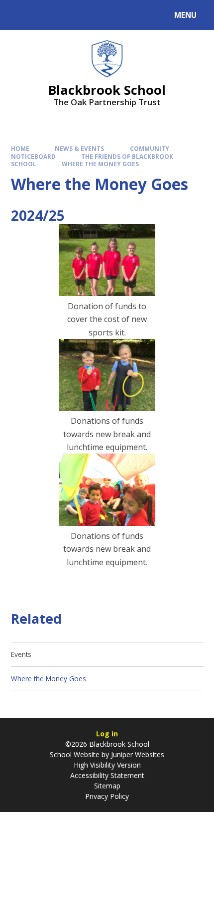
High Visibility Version (107, 765)
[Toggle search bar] (19, 15)
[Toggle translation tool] (45, 15)
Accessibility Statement (107, 775)
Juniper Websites (137, 754)
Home (20, 148)
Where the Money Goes (100, 164)
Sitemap (107, 785)
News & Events (79, 148)
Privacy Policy (107, 796)
